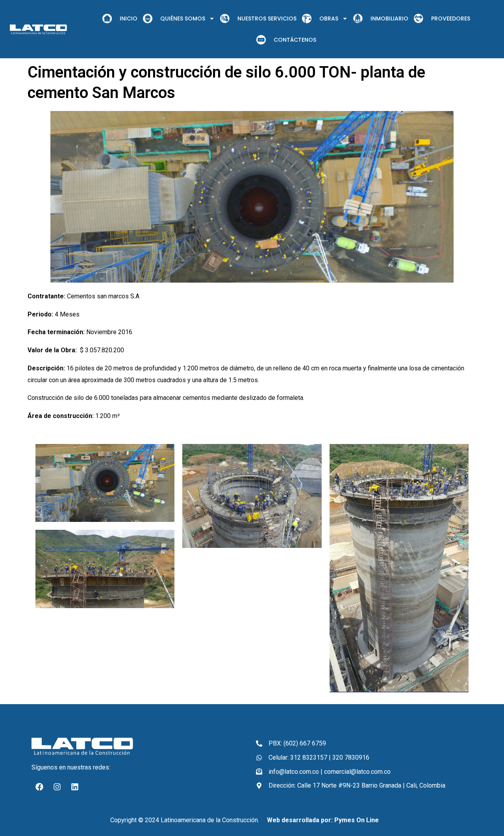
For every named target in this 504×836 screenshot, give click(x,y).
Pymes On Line (356, 820)
